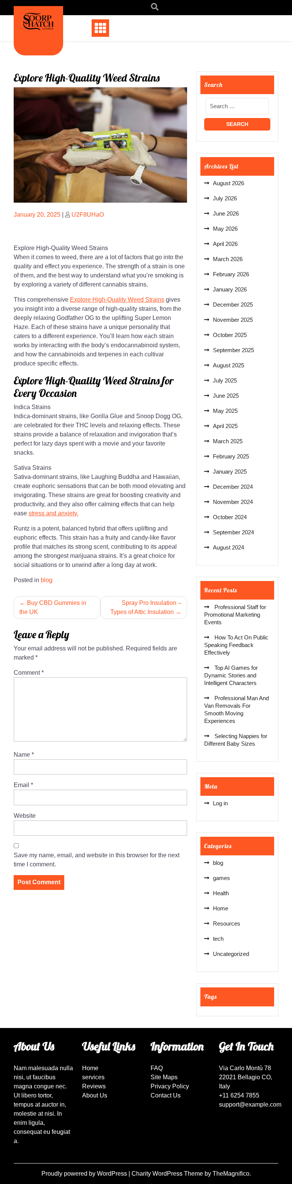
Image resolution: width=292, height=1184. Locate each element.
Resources (226, 923)
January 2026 (230, 289)
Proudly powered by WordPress (85, 1173)
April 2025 (225, 426)
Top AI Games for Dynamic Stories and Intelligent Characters (231, 675)
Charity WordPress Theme (168, 1173)
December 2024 (233, 486)
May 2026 (225, 228)
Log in (220, 803)
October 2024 (230, 517)
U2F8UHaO (87, 214)
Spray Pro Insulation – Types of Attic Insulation (145, 607)
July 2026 (225, 198)
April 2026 (225, 244)
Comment (29, 672)
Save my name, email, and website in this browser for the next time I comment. (96, 860)
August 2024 (228, 547)
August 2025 (228, 365)
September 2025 (233, 350)
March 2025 (228, 441)
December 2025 (233, 304)
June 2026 (226, 213)
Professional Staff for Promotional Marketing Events (235, 614)
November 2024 (233, 502)
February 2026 (231, 274)
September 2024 (233, 532)
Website (25, 815)
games (221, 878)
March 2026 (228, 259)
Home (220, 908)
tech (218, 938)
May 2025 (225, 411)
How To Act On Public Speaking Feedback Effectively (236, 645)
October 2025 (230, 335)
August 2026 (228, 183)
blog (46, 580)
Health (221, 893)
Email (23, 785)
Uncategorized (231, 954)
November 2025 (233, 319)
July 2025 (225, 380)
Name (24, 754)
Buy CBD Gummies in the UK (52, 607)
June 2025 (226, 395)
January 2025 (230, 471)
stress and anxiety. (53, 513)
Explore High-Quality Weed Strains (117, 299)
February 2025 (231, 456)
